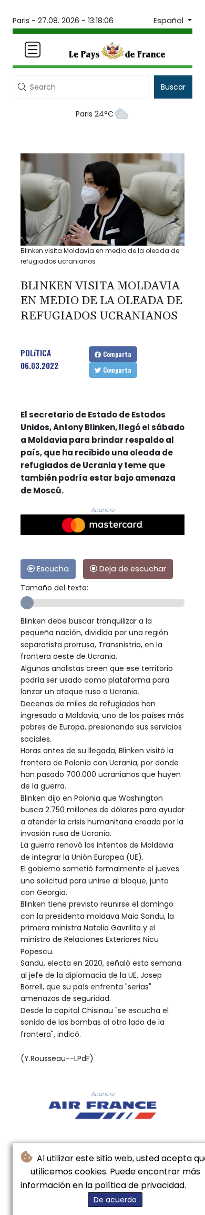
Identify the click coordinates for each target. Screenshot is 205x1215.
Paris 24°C (95, 114)
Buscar (173, 87)
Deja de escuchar (131, 568)
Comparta (116, 353)
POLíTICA (35, 352)
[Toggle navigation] (32, 49)
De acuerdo (115, 1199)
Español (169, 20)
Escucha (52, 568)
